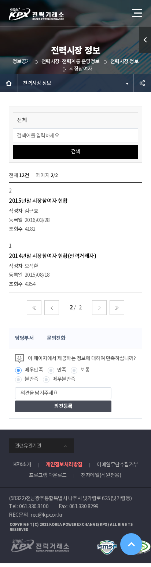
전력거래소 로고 (36, 14)
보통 (84, 369)
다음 (99, 307)
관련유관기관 (28, 445)
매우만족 (34, 369)
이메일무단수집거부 (117, 464)
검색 (75, 151)
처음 (34, 307)
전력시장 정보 (124, 61)
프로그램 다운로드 (48, 475)
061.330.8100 (33, 506)
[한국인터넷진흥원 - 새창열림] (107, 543)
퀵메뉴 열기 (145, 39)
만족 (61, 369)
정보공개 (21, 61)
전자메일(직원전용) (101, 475)
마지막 (117, 307)
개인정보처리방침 (64, 464)
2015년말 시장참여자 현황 (38, 200)
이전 (51, 307)
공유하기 (142, 83)
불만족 (31, 379)
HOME (9, 83)
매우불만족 (64, 379)
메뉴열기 (136, 13)
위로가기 (131, 544)
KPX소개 (22, 464)
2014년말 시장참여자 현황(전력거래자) (52, 255)
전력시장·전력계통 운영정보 (70, 61)
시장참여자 (80, 68)
